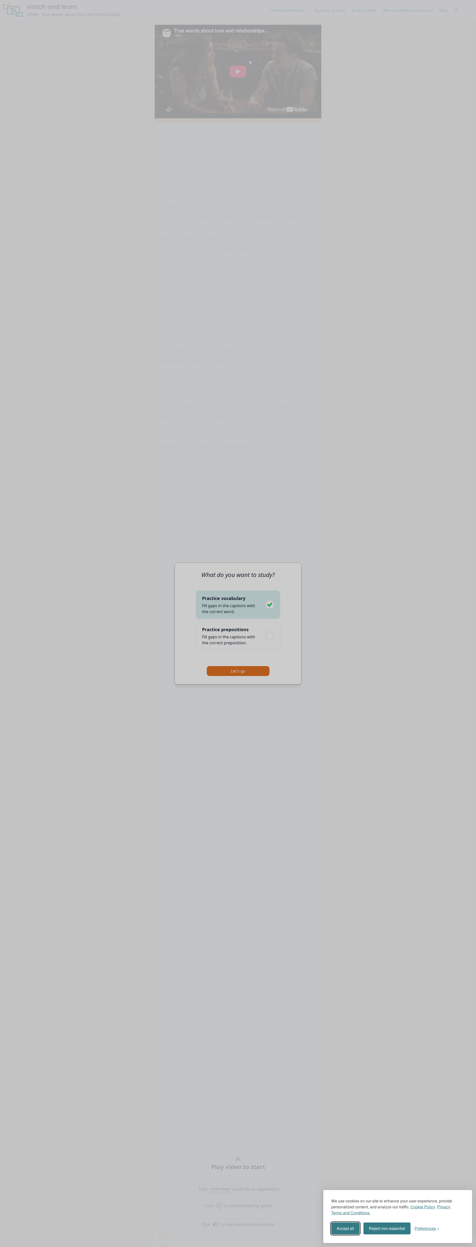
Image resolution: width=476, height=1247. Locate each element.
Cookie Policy (423, 1207)
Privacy (443, 1207)
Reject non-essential (387, 1228)
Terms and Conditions (350, 1213)
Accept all (345, 1228)
